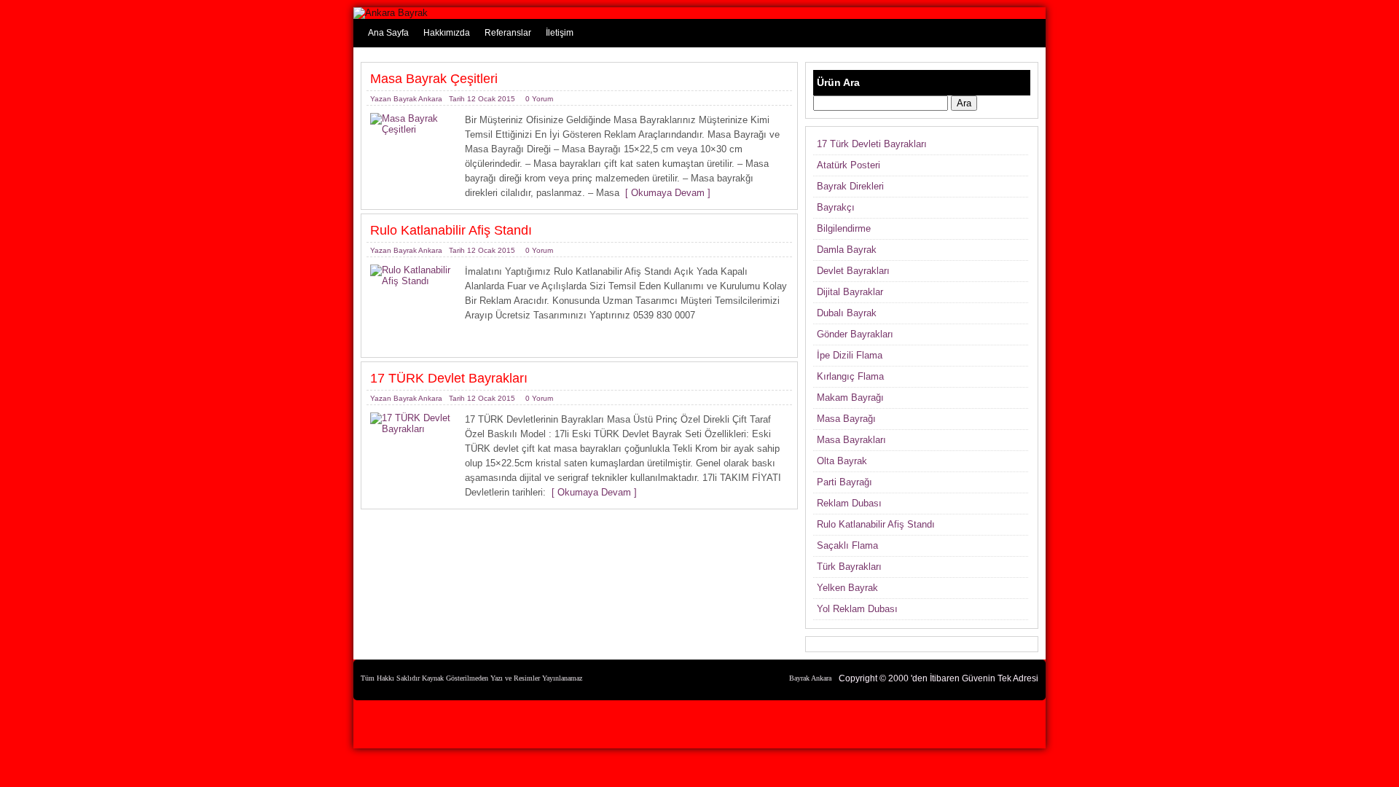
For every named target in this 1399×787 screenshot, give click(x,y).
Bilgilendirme (844, 228)
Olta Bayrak (842, 460)
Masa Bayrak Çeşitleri (434, 78)
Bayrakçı (836, 207)
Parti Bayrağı (844, 482)
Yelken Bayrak (847, 587)
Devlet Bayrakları (853, 270)
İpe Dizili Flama (849, 355)
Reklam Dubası (849, 503)
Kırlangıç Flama (850, 376)
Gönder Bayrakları (855, 334)
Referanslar (508, 33)
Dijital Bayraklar (850, 291)
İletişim (559, 33)
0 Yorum (539, 99)
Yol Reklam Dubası (857, 608)
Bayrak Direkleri (850, 186)
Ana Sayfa (388, 33)
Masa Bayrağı (846, 418)
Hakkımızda (446, 33)
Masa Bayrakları (851, 439)
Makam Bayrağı (850, 397)
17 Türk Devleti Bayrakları (872, 143)
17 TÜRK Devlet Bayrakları (449, 378)
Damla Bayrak (847, 249)
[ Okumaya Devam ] (664, 192)
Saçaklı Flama (847, 545)
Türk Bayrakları (849, 566)
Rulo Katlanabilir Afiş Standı (451, 230)
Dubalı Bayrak (847, 313)
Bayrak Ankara (417, 99)
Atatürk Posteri (848, 165)
